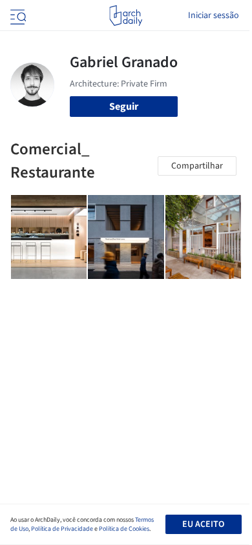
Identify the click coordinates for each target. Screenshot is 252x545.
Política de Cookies (124, 528)
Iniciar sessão (213, 15)
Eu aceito (203, 524)
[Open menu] (17, 15)
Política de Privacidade (62, 528)
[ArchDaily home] (125, 15)
